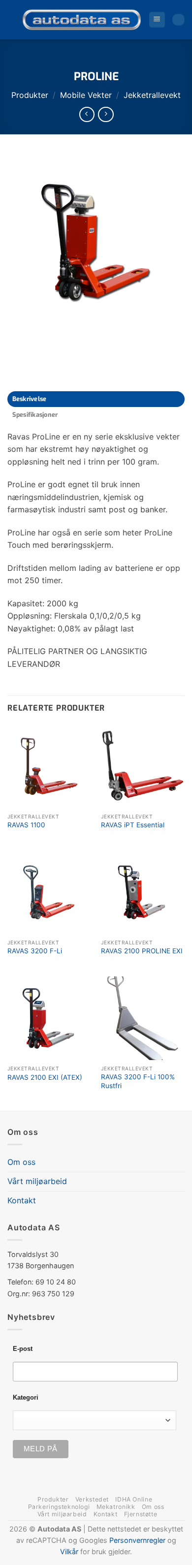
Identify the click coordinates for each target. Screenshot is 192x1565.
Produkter (29, 95)
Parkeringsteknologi (59, 1506)
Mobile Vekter (86, 95)
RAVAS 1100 (26, 825)
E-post (22, 1349)
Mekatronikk (115, 1506)
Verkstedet (92, 1499)
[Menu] (157, 20)
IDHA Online (133, 1499)
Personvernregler (137, 1540)
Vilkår (69, 1551)
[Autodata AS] (82, 19)
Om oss (21, 1162)
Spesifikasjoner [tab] (35, 414)
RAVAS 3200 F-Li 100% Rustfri (138, 1081)
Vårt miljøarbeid (37, 1181)
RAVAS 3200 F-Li (34, 951)
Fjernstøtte (141, 1514)
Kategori (25, 1397)
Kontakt (21, 1200)
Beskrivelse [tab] (29, 399)
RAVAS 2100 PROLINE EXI (142, 951)
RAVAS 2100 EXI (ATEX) (44, 1077)
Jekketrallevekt (152, 95)
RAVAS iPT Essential (132, 825)
